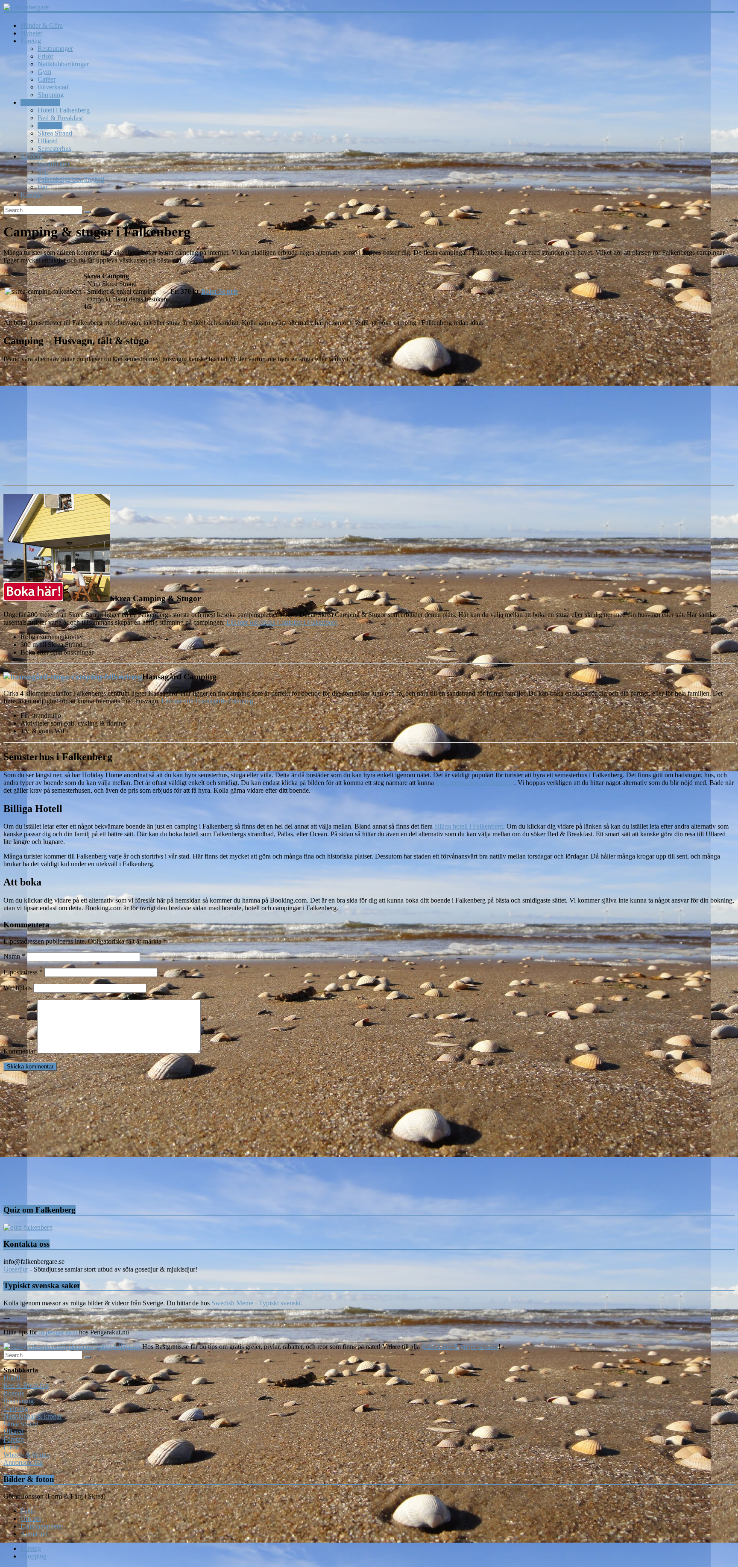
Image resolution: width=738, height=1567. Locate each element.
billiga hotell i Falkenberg (468, 826)
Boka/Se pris (219, 291)
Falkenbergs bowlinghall (71, 179)
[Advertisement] (259, 1138)
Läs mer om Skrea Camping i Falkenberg (281, 622)
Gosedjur (15, 1269)
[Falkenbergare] (369, 7)
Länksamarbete (41, 1526)
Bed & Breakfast (60, 117)
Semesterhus (54, 148)
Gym (44, 71)
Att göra (31, 156)
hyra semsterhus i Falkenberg (475, 782)
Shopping (51, 94)
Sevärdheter (54, 164)
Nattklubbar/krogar (63, 64)
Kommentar (19, 1051)
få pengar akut (58, 1332)
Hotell (11, 1377)
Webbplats (17, 988)
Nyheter (31, 33)
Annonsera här (23, 1462)
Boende (13, 1393)
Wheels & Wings (26, 1454)
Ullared (48, 141)
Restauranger (55, 48)
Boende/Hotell (40, 102)
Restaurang (18, 1401)
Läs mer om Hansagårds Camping (207, 701)
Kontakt (31, 194)
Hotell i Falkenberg (64, 110)
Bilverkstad (53, 87)
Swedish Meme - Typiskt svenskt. (256, 1303)
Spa (43, 171)
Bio (42, 187)
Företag (30, 40)
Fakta (27, 1510)
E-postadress (23, 972)
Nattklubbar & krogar (32, 1416)
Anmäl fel (33, 1533)
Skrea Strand (55, 133)
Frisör (45, 56)
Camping (50, 125)
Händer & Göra (41, 25)
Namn (14, 956)
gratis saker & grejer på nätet (460, 1346)
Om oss (30, 1518)
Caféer (47, 79)
